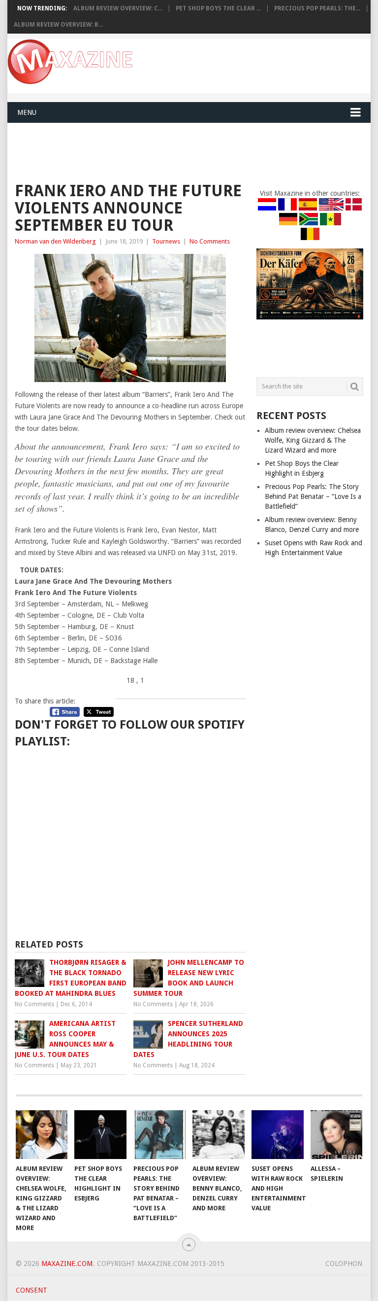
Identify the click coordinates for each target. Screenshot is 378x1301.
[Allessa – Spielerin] (337, 1134)
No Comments (209, 241)
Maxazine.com (67, 1263)
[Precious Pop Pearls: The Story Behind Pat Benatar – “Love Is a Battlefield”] (159, 1134)
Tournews (166, 241)
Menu (26, 112)
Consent (31, 1290)
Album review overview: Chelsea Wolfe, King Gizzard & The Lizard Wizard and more (313, 440)
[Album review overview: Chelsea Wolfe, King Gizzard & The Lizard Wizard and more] (42, 1134)
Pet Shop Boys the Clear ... (218, 8)
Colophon (343, 1263)
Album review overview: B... (58, 24)
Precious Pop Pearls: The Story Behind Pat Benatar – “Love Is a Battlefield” (313, 496)
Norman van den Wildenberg (55, 241)
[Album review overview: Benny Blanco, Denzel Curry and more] (218, 1134)
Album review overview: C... (117, 8)
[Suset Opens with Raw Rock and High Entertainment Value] (278, 1134)
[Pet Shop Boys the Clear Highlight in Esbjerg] (100, 1134)
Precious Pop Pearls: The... (317, 8)
